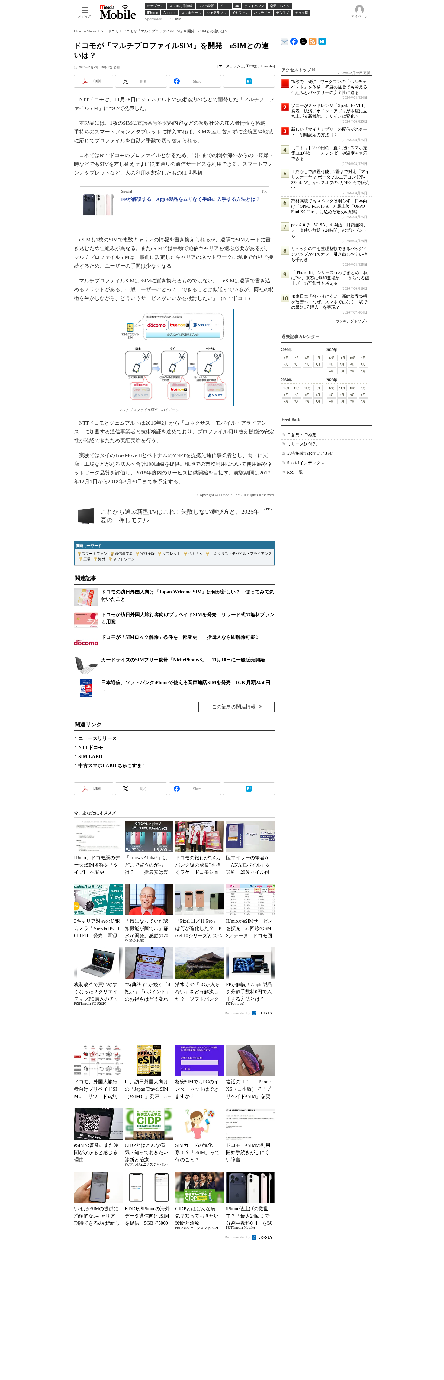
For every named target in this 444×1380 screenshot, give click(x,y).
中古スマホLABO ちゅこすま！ (112, 765)
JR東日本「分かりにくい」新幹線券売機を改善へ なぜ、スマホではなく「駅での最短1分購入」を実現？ (329, 302)
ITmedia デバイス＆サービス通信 (284, 40)
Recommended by (238, 1013)
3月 (296, 364)
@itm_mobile (303, 40)
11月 (342, 357)
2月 (307, 364)
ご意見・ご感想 (302, 435)
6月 (307, 357)
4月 (286, 364)
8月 (286, 357)
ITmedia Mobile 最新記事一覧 (313, 40)
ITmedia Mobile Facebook (294, 40)
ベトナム (195, 554)
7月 (296, 357)
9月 (363, 357)
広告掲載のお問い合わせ (310, 453)
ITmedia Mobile (85, 31)
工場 (87, 559)
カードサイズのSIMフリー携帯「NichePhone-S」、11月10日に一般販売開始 (183, 659)
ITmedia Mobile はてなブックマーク (322, 40)
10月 (353, 357)
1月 (318, 364)
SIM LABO (90, 756)
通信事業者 (124, 554)
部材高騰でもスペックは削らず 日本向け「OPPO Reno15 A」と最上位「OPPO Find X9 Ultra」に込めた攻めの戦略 (329, 206)
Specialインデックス (306, 463)
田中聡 (251, 66)
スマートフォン (94, 554)
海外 (101, 559)
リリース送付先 (302, 444)
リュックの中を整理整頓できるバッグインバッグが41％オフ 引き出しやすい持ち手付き (329, 254)
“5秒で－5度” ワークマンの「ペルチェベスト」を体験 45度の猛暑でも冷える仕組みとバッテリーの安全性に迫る (329, 87)
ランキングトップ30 (352, 321)
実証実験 (147, 554)
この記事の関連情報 (234, 706)
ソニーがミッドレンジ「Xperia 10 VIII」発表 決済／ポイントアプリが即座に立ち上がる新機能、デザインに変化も (329, 111)
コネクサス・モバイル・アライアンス (241, 554)
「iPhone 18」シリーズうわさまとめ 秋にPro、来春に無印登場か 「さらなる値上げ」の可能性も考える (330, 278)
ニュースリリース (97, 738)
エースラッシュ (231, 66)
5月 (318, 357)
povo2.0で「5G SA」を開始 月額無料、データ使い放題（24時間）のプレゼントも (329, 230)
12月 (332, 357)
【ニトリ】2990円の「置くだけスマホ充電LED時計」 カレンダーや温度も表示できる (329, 153)
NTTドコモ (110, 31)
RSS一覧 (295, 472)
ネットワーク (124, 559)
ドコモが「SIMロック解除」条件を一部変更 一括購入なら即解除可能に (180, 637)
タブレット (171, 554)
